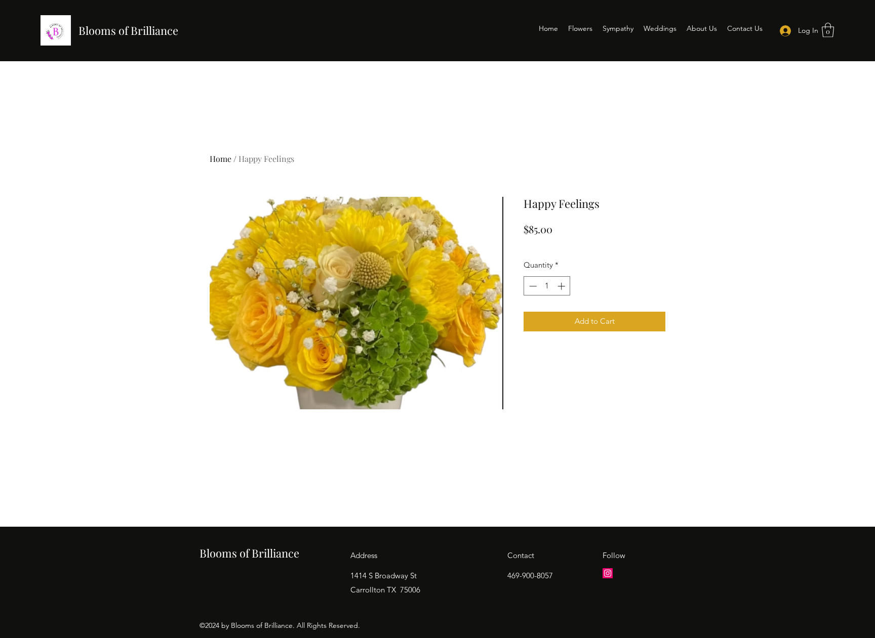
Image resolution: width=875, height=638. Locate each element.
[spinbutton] (547, 286)
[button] (828, 30)
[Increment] (562, 286)
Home (220, 158)
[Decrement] (532, 286)
